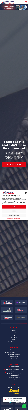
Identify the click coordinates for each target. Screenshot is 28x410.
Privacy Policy (17, 218)
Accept (14, 207)
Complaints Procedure (14, 342)
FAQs (14, 335)
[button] (25, 193)
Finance (14, 339)
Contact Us (14, 359)
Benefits (14, 333)
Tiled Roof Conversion (14, 350)
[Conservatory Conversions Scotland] (9, 387)
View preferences (14, 215)
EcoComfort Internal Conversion (14, 352)
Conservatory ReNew (14, 354)
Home (14, 331)
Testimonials (14, 337)
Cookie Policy (10, 218)
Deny (14, 211)
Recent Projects (14, 356)
